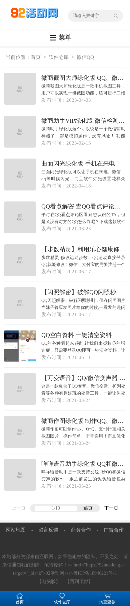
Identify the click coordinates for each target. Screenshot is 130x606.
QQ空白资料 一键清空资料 (76, 335)
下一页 (111, 508)
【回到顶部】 (79, 581)
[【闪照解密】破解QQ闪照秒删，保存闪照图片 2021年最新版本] (20, 303)
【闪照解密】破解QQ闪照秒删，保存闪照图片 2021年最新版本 (83, 292)
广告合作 (114, 530)
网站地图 (16, 530)
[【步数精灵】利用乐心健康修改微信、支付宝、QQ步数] (20, 260)
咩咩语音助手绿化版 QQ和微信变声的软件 (83, 463)
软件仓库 (59, 57)
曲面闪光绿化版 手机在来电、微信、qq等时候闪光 (83, 163)
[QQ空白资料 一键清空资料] (20, 346)
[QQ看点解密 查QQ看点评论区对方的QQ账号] (20, 217)
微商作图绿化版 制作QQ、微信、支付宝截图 (83, 421)
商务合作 (81, 530)
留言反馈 (48, 530)
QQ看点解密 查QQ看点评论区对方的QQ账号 (83, 206)
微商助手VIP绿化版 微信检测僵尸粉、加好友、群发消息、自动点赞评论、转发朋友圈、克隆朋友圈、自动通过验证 (83, 120)
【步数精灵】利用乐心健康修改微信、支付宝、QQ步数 (83, 249)
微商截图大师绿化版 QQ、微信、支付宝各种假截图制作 (83, 77)
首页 (36, 57)
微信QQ (85, 57)
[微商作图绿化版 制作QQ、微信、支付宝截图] (20, 432)
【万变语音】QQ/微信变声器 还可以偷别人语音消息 (83, 378)
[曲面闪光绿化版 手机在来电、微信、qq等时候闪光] (20, 174)
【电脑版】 (48, 581)
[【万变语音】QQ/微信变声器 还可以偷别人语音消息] (20, 389)
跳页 (88, 508)
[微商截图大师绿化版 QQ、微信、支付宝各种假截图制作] (20, 89)
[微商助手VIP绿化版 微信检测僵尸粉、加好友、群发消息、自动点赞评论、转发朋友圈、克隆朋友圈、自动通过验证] (20, 132)
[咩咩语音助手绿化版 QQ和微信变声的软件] (20, 475)
